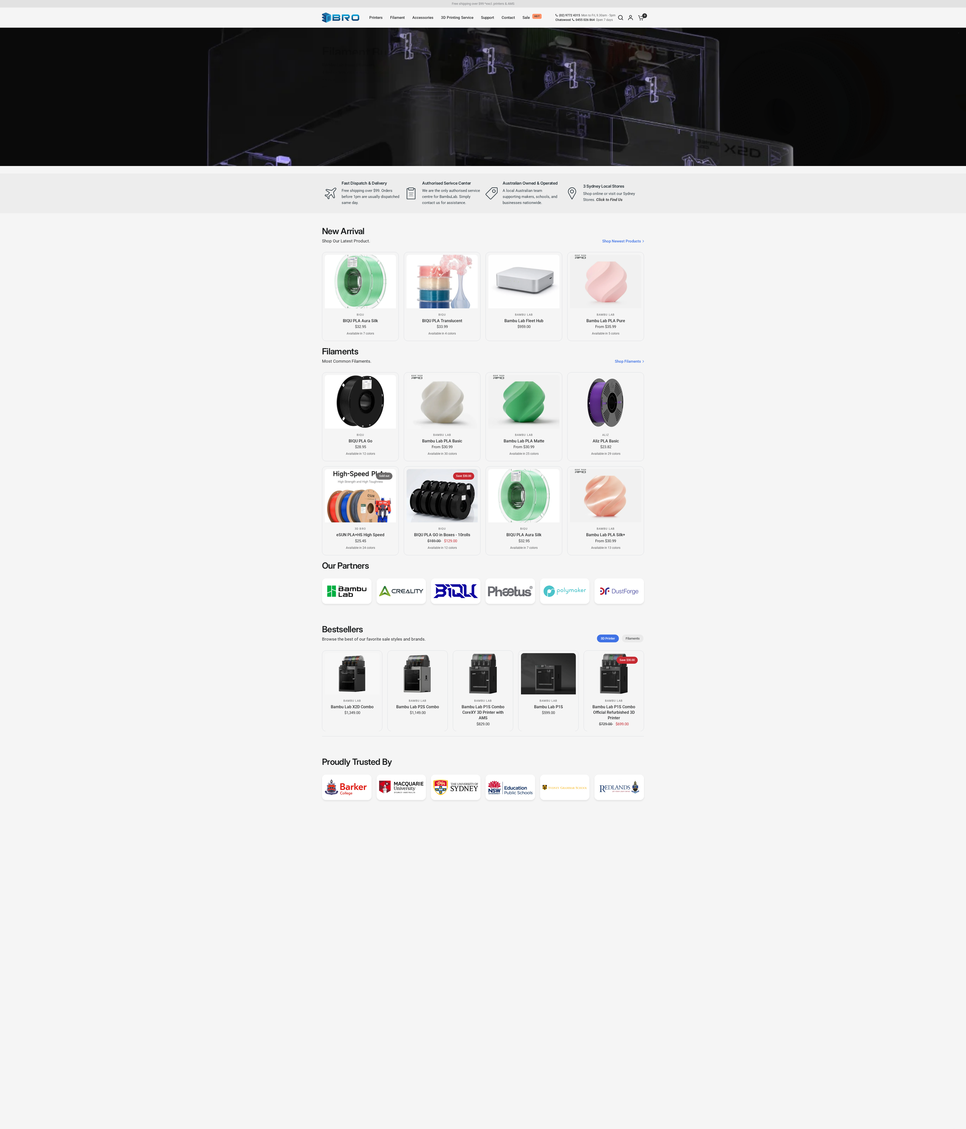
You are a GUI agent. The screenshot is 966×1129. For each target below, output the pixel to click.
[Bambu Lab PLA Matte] (523, 401)
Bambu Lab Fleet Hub (523, 320)
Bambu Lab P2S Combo (417, 706)
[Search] (621, 18)
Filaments (633, 638)
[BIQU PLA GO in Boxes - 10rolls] (442, 495)
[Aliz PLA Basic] (605, 401)
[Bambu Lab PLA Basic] (442, 401)
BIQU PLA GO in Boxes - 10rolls (442, 534)
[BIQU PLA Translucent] (442, 281)
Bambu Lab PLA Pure (605, 320)
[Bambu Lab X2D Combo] (352, 673)
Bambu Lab (524, 314)
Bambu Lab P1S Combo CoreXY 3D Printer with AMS (483, 712)
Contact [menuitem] (508, 17)
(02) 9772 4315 (569, 15)
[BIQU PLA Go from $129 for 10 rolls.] (402, 97)
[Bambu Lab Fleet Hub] (523, 281)
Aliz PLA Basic (606, 441)
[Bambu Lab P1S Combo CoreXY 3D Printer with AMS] (483, 673)
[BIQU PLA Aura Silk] (360, 281)
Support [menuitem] (487, 17)
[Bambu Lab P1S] (548, 673)
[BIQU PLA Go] (360, 401)
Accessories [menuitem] (422, 17)
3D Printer (608, 638)
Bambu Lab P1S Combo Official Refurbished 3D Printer (613, 712)
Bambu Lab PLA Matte (524, 441)
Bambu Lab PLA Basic (442, 441)
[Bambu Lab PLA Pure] (605, 281)
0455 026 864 (585, 20)
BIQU (360, 314)
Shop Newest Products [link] (621, 241)
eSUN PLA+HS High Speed (360, 534)
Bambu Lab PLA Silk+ (605, 534)
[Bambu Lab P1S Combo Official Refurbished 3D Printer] (613, 673)
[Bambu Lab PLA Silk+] (605, 495)
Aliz (605, 435)
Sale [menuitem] (526, 17)
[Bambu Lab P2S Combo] (417, 673)
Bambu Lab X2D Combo (352, 706)
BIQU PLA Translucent (442, 320)
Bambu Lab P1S (548, 706)
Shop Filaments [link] (628, 361)
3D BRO (360, 528)
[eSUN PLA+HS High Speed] (360, 495)
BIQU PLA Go (360, 441)
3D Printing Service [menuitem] (457, 17)
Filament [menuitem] (397, 17)
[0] (639, 18)
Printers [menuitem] (376, 17)
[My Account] (630, 18)
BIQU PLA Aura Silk (360, 320)
